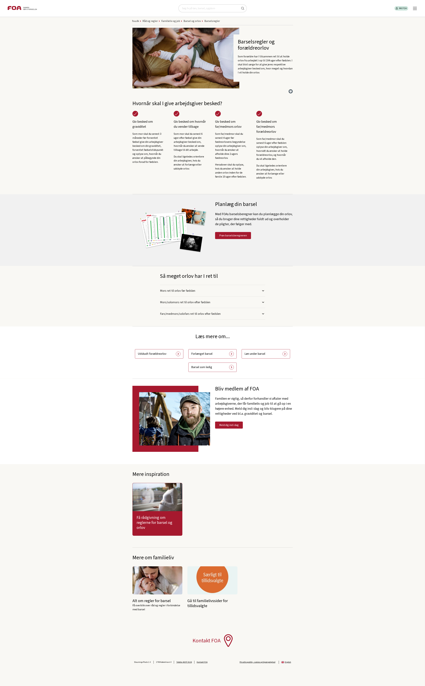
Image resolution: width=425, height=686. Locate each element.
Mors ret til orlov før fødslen (177, 291)
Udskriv (291, 91)
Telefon (184, 662)
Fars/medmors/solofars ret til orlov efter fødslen (190, 314)
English (288, 662)
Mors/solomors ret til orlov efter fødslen (185, 302)
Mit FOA (403, 8)
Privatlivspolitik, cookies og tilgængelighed (257, 662)
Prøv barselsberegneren (233, 235)
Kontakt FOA (202, 662)
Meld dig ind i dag (229, 425)
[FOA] (22, 8)
